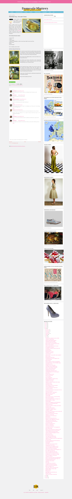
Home (25, 141)
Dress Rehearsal (48, 349)
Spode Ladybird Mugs (49, 428)
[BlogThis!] (18, 84)
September (47, 333)
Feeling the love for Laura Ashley (50, 365)
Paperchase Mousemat (49, 394)
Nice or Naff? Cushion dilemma (50, 450)
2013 (46, 323)
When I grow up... (48, 416)
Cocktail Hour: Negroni (49, 410)
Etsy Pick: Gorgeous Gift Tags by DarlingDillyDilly (53, 361)
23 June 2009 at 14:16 (20, 116)
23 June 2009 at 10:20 (20, 90)
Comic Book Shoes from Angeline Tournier (52, 446)
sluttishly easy (21, 85)
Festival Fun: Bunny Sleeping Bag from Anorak (52, 432)
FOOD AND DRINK (19, 12)
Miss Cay (14, 109)
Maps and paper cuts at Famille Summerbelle (52, 343)
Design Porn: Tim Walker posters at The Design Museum (54, 438)
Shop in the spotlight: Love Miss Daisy (51, 455)
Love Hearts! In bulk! (49, 383)
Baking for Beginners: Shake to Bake (51, 468)
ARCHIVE (46, 492)
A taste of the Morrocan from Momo (51, 342)
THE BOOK (45, 12)
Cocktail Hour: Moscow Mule (50, 460)
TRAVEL (30, 12)
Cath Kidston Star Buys (49, 384)
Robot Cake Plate (48, 360)
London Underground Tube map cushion (52, 431)
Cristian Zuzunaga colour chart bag (51, 437)
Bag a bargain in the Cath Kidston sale (51, 472)
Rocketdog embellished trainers (50, 459)
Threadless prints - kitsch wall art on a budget (52, 454)
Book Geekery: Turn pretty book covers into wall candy (54, 411)
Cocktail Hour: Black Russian (50, 339)
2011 (46, 326)
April (46, 476)
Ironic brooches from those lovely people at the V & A (54, 389)
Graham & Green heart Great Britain (51, 448)
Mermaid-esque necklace (49, 434)
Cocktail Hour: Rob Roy (49, 388)
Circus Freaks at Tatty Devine (50, 425)
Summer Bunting (48, 439)
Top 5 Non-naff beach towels (50, 374)
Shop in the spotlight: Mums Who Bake (51, 451)
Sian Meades (15, 90)
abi (11, 85)
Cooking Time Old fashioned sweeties (51, 464)
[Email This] (17, 84)
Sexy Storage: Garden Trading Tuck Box (51, 366)
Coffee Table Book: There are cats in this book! (52, 430)
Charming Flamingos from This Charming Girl (52, 371)
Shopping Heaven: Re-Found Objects (51, 415)
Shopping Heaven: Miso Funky (50, 445)
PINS (50, 12)
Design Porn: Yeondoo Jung (50, 414)
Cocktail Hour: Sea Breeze (49, 352)
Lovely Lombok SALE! (49, 359)
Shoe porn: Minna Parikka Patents (51, 368)
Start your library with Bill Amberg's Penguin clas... (53, 458)
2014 (46, 322)
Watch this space (48, 356)
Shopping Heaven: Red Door (50, 379)
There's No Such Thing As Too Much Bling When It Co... (54, 449)
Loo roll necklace (48, 376)
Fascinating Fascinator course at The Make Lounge (53, 362)
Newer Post (10, 141)
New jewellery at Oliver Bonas (50, 357)
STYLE (26, 12)
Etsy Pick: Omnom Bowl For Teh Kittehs (51, 367)
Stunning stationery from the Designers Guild (52, 358)
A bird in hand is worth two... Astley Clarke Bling (53, 396)
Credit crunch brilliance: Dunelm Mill (51, 474)
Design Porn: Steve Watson (50, 424)
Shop (33, 490)
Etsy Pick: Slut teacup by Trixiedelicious (51, 465)
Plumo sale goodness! (49, 377)
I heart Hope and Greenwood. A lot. (51, 420)
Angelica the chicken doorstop (50, 393)
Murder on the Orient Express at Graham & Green (53, 429)
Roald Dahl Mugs (48, 401)
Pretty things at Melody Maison (50, 407)
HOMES (11, 12)
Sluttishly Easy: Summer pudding (50, 341)
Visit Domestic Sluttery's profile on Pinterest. (50, 22)
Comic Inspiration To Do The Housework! (52, 385)
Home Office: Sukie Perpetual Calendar (51, 443)
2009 (46, 328)
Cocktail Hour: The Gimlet (49, 380)
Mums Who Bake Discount (49, 441)
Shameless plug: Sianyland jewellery (51, 340)
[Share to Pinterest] (21, 84)
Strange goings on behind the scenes (51, 370)
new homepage (35, 1)
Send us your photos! (49, 433)
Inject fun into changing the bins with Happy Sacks (53, 402)
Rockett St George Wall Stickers (50, 423)
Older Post (39, 141)
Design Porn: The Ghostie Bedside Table (51, 403)
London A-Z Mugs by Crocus (50, 386)
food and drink (14, 85)
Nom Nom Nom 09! (48, 350)
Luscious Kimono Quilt (49, 422)
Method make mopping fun (50, 397)
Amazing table (48, 442)
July (46, 335)
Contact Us (41, 490)
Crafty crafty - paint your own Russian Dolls (52, 467)
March (47, 477)
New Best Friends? (48, 473)
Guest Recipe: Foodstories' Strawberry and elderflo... (53, 405)
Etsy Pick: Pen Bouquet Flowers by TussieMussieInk (53, 457)
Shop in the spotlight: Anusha (50, 412)
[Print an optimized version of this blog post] (12, 82)
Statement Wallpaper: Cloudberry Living (51, 378)
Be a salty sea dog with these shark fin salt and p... (53, 440)
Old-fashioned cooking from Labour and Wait (52, 338)
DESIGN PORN (37, 12)
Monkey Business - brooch (49, 351)
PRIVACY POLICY (41, 492)
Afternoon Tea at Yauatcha (49, 344)
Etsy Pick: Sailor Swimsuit (49, 375)
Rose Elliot (20, 30)
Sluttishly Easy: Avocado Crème (18, 16)
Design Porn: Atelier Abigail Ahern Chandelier (52, 419)
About (37, 490)
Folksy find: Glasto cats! (49, 404)
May (46, 475)
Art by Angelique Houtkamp (50, 347)
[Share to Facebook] (20, 84)
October (47, 332)
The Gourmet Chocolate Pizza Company (52, 413)
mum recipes (17, 85)
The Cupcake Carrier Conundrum (51, 463)
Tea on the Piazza (48, 353)
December (47, 329)
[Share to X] (19, 84)
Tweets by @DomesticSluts (48, 19)
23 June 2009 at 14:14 (19, 109)
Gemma (14, 104)
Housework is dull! (48, 406)
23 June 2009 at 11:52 (19, 104)
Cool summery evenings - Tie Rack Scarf (51, 387)
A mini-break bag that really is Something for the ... (53, 398)
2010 (46, 327)
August (47, 334)
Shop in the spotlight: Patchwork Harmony (52, 447)
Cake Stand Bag (48, 395)
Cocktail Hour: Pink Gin (49, 456)
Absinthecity (14, 120)
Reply (13, 93)
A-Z (53, 12)
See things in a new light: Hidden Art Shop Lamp (53, 348)
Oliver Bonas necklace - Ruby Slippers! (51, 392)
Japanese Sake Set (48, 469)
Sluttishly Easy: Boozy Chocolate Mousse (51, 421)
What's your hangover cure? (50, 466)
